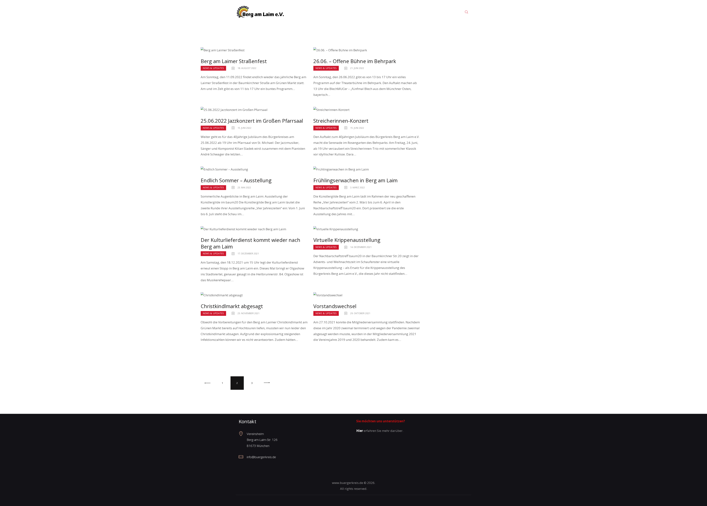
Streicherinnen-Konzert (340, 121)
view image (254, 50)
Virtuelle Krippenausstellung (346, 240)
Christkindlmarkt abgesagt (232, 306)
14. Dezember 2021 (361, 247)
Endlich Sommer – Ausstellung (236, 180)
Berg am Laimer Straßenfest (234, 61)
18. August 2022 (247, 68)
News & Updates (213, 68)
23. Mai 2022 (244, 187)
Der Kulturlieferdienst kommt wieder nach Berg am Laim (250, 243)
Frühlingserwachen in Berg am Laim (355, 180)
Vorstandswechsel (334, 306)
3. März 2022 (357, 187)
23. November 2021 (248, 313)
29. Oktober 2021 (360, 313)
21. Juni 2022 (357, 68)
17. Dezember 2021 (248, 253)
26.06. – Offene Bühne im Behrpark (354, 61)
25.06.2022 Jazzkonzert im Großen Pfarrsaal (252, 121)
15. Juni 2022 (244, 127)
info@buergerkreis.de (261, 457)
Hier (359, 431)
